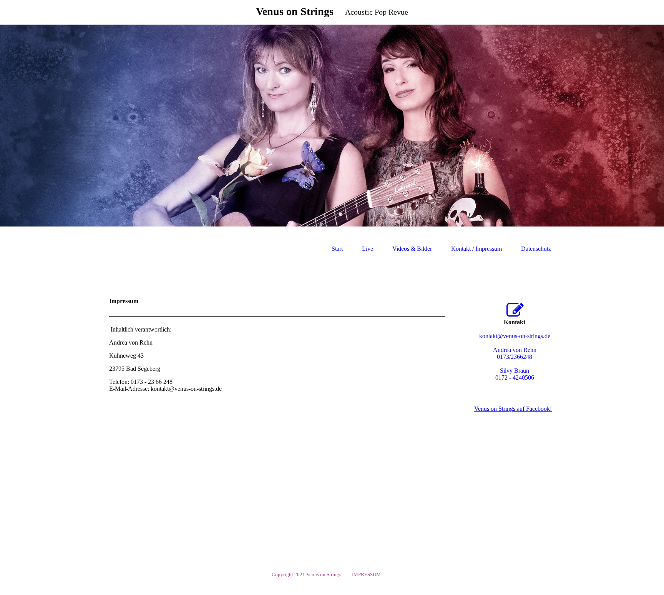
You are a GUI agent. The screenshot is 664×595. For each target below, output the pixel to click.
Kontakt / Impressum (476, 248)
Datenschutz (536, 248)
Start (337, 248)
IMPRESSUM (367, 574)
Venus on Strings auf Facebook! (513, 408)
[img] (332, 126)
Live (367, 248)
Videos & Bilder (412, 248)
